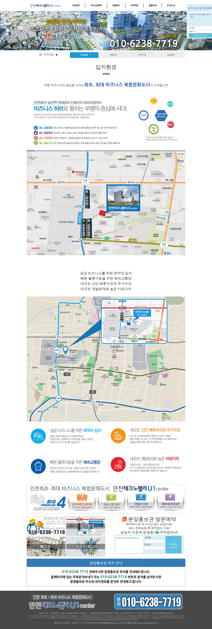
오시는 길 (171, 5)
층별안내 (152, 5)
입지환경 (84, 55)
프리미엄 (134, 5)
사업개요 (76, 5)
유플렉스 (116, 5)
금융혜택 (171, 55)
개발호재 (113, 55)
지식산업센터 (96, 5)
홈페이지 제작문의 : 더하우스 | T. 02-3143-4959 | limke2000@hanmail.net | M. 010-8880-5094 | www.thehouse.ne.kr (106, 623)
